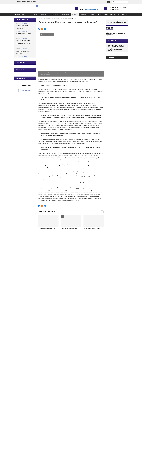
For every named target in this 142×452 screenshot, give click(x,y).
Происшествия (44, 14)
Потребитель (84, 14)
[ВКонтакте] (39, 29)
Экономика (55, 14)
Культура (99, 14)
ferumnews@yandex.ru (91, 9)
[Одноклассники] (42, 29)
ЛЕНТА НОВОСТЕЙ (22, 20)
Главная (17, 14)
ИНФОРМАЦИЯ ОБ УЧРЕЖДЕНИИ (22, 1)
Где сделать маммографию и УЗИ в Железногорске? (47, 229)
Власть (93, 14)
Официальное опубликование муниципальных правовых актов (117, 21)
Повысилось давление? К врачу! (91, 228)
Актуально (25, 14)
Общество (34, 14)
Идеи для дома (114, 14)
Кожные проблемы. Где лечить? (69, 228)
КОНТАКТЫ (33, 1)
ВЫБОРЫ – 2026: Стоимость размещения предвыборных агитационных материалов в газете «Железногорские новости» (116, 48)
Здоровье (74, 14)
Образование (65, 14)
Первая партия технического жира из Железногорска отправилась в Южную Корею (24, 51)
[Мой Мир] (45, 29)
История (124, 14)
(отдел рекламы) (118, 7)
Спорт (106, 14)
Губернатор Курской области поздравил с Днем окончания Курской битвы (23, 27)
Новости (45, 18)
